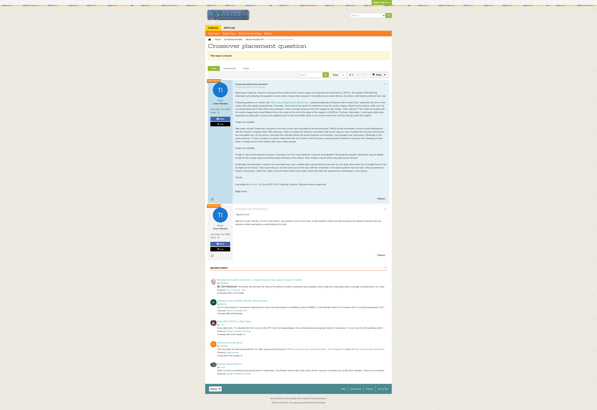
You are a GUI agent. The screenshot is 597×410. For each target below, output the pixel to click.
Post (222, 124)
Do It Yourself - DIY (236, 290)
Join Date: (215, 109)
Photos (246, 68)
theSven (254, 184)
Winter (223, 304)
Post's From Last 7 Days (250, 33)
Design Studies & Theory (239, 331)
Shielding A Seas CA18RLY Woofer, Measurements (242, 301)
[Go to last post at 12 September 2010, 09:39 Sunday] (244, 334)
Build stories (233, 352)
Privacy (369, 389)
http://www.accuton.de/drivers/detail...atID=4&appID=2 (317, 349)
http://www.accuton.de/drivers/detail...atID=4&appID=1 (381, 349)
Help (343, 389)
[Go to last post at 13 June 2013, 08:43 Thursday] (241, 355)
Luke (222, 367)
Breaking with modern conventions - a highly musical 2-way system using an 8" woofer (259, 280)
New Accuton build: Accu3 (229, 342)
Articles (229, 27)
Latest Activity (230, 68)
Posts (213, 68)
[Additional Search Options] (383, 15)
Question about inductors (229, 364)
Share (222, 119)
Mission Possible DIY (237, 310)
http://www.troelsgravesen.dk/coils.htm (289, 102)
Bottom (268, 33)
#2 (385, 209)
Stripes (213, 389)
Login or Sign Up (380, 2)
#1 (385, 84)
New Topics (214, 33)
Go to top (383, 389)
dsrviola (224, 346)
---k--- (223, 324)
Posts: (214, 112)
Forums (213, 27)
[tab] (214, 68)
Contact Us (355, 389)
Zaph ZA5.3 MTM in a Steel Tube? (234, 321)
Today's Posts (229, 33)
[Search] (388, 15)
